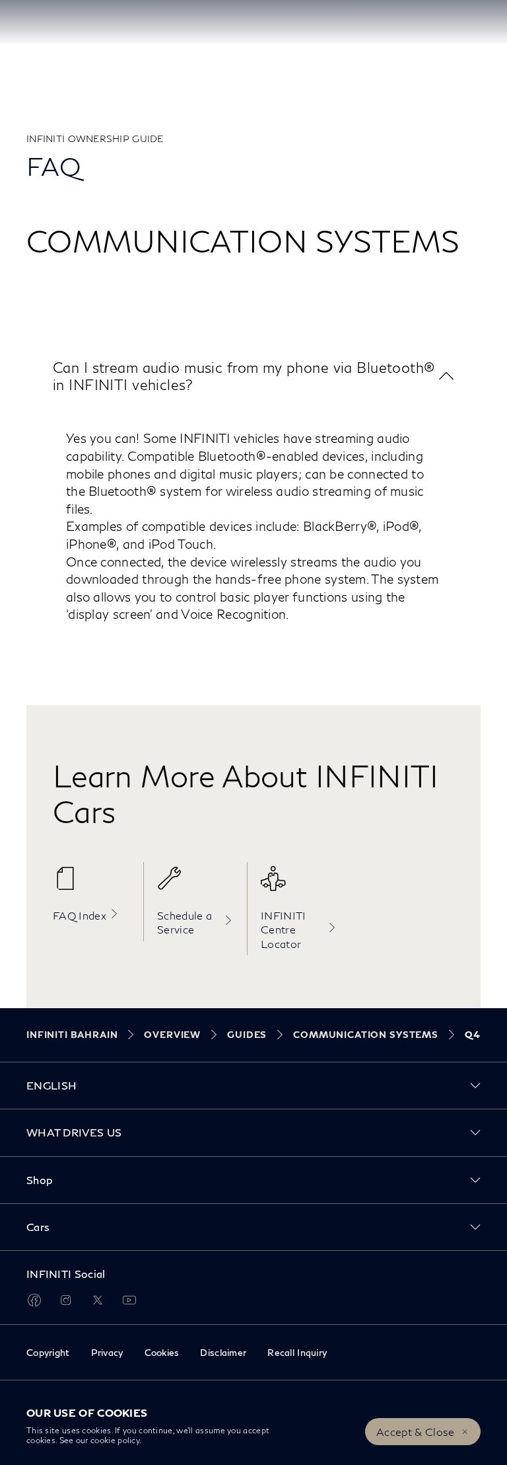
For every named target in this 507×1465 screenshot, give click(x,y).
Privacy (107, 1352)
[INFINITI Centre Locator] (299, 885)
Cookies (162, 1352)
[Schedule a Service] (195, 885)
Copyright (48, 1352)
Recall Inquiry (297, 1352)
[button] (253, 376)
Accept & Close (415, 1431)
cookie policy (114, 1440)
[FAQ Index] (91, 885)
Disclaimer (223, 1352)
